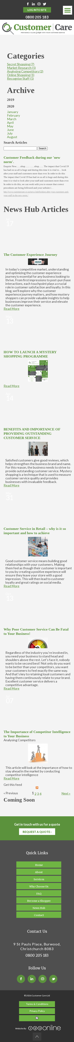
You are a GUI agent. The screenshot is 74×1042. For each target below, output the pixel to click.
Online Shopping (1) (20, 75)
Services (39, 879)
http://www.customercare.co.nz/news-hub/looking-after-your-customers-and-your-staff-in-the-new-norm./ (36, 194)
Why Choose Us (38, 886)
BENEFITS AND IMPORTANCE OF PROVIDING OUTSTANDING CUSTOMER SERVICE (32, 433)
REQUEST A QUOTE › (37, 831)
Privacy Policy (37, 1010)
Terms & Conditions (37, 1003)
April (10, 122)
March (11, 119)
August (12, 137)
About (39, 872)
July (10, 133)
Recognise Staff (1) (20, 78)
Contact (39, 915)
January (12, 112)
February (13, 115)
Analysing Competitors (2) (25, 71)
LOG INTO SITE (37, 9)
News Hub (39, 908)
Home (39, 865)
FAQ (38, 893)
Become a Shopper (39, 900)
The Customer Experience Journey (30, 255)
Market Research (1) (21, 68)
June (10, 130)
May (10, 126)
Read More (11, 309)
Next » (65, 793)
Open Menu (67, 10)
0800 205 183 (37, 17)
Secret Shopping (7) (20, 64)
